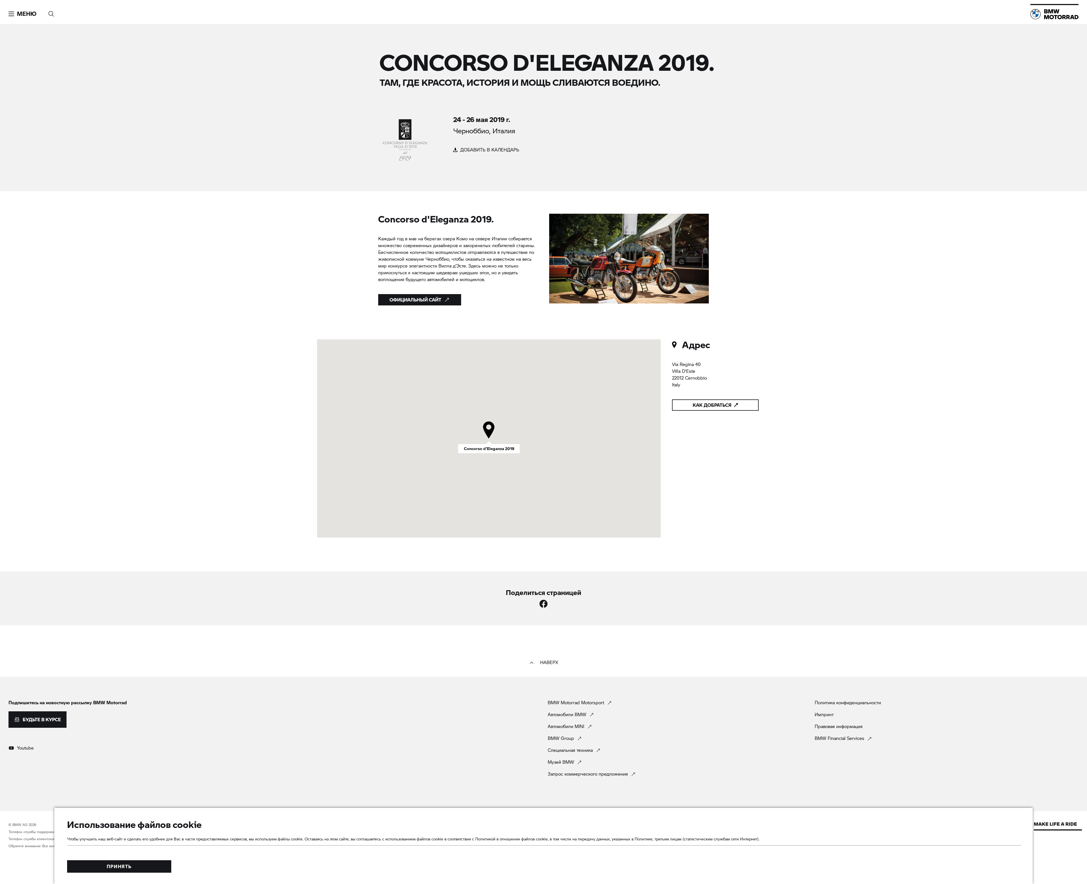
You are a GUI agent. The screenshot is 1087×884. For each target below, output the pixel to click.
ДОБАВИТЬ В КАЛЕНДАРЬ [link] (489, 149)
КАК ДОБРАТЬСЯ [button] (712, 405)
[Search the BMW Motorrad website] (51, 12)
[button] (22, 14)
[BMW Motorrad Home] (1054, 14)
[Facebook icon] (543, 603)
